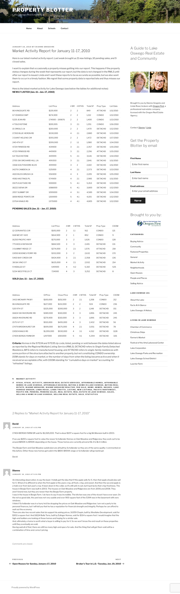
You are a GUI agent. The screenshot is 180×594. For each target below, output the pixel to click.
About (40, 28)
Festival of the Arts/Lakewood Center (147, 342)
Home (29, 28)
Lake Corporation (138, 348)
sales (110, 392)
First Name (135, 158)
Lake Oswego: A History (141, 310)
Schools (51, 28)
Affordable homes (92, 383)
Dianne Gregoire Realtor (60, 387)
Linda (148, 127)
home (91, 387)
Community (135, 246)
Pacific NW (22, 392)
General (133, 257)
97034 (19, 383)
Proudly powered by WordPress (26, 587)
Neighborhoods (137, 267)
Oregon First (158, 106)
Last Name (135, 172)
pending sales (48, 392)
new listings (84, 390)
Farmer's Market (137, 337)
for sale (81, 387)
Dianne (142, 127)
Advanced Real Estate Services (61, 383)
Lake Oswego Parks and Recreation (146, 353)
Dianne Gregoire (44, 47)
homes (99, 387)
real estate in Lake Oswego (89, 392)
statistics (91, 394)
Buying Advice (136, 241)
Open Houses (136, 273)
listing (71, 390)
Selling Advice (136, 283)
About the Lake (137, 300)
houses (108, 387)
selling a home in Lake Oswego (34, 394)
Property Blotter (42, 10)
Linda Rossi (42, 390)
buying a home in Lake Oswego (86, 385)
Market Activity (26, 379)
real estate (65, 392)
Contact (64, 28)
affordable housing (55, 385)
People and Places (138, 278)
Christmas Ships (137, 332)
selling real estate (65, 394)
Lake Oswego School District (143, 358)
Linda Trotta (58, 390)
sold (81, 394)
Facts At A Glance (138, 305)
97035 (27, 383)
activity (37, 383)
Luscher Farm (136, 364)
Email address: (137, 186)
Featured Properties (139, 252)
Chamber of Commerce (141, 327)
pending (34, 392)
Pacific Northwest (105, 390)
